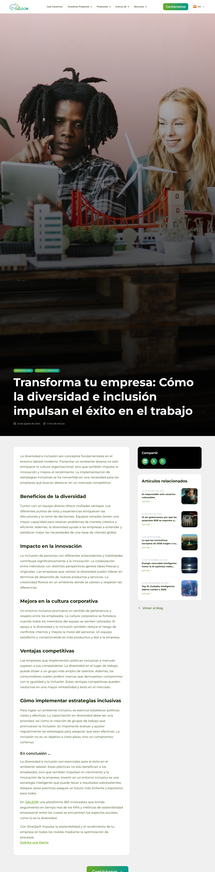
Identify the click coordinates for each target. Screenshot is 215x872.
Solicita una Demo (34, 842)
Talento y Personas (47, 370)
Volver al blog (152, 608)
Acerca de (120, 6)
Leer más (146, 501)
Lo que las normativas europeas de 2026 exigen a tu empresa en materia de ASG (159, 543)
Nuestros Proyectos (78, 6)
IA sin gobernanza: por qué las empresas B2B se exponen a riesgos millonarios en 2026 (159, 520)
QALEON (32, 802)
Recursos (139, 6)
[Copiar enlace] (162, 461)
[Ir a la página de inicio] (18, 7)
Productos (102, 6)
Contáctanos (176, 6)
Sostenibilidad (23, 370)
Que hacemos (54, 6)
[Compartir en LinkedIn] (145, 461)
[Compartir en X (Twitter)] (153, 461)
